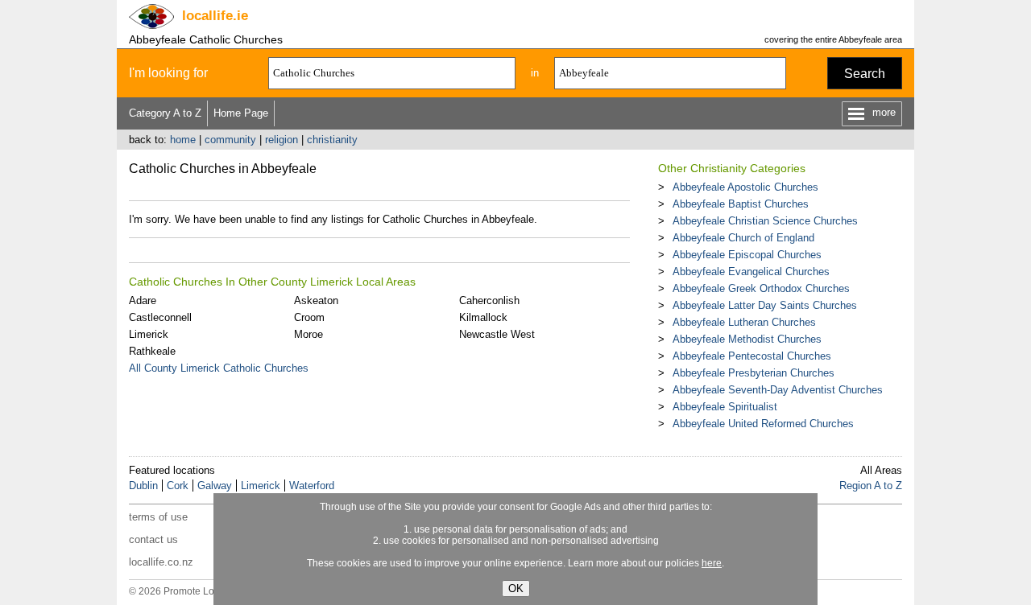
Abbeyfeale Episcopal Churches (747, 255)
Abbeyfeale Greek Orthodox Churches (761, 288)
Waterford (311, 485)
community (230, 140)
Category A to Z (165, 113)
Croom (309, 317)
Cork (177, 485)
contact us (153, 539)
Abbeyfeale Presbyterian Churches (753, 373)
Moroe (308, 334)
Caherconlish (489, 300)
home (183, 140)
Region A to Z (870, 485)
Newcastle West (497, 334)
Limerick (148, 334)
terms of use (158, 517)
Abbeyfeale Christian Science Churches (765, 221)
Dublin (143, 485)
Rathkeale (152, 351)
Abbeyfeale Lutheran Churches (744, 322)
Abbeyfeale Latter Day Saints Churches (765, 305)
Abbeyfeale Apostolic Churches (745, 187)
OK (516, 588)
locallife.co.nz (161, 562)
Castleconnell (160, 317)
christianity (332, 140)
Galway (214, 485)
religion (281, 140)
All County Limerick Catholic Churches (218, 368)
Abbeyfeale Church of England (743, 238)
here (712, 563)
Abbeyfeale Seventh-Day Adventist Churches (778, 390)
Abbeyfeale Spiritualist (725, 407)
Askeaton (316, 300)
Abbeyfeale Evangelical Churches (751, 271)
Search (864, 73)
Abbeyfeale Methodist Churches (747, 339)
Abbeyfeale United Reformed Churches (763, 424)
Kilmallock (483, 317)
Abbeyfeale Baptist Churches (741, 204)
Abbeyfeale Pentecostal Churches (752, 356)
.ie (215, 15)
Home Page (240, 113)
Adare (142, 300)
